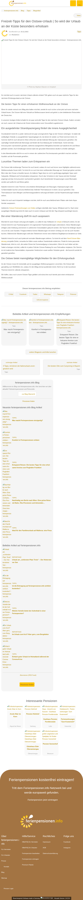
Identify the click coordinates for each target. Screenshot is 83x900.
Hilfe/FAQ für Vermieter (30, 842)
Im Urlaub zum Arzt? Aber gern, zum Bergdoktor (30, 634)
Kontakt (6, 866)
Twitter (35, 294)
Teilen (78, 15)
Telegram (60, 294)
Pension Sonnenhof (50, 744)
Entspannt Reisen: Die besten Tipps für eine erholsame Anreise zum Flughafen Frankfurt (31, 466)
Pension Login (8, 888)
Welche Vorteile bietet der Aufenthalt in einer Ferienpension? (29, 612)
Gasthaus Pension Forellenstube (50, 720)
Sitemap (4, 878)
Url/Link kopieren (42, 300)
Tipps (79, 32)
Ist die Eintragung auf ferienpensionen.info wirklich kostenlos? (31, 587)
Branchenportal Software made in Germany (26, 898)
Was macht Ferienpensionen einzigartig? (27, 420)
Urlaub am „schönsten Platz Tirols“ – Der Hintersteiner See (32, 561)
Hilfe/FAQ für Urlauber (29, 848)
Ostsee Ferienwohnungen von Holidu (22, 208)
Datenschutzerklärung (50, 853)
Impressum (46, 842)
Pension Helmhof (32, 714)
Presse (3, 861)
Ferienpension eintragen (30, 859)
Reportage (16, 557)
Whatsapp (47, 294)
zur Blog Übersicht (28, 394)
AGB (44, 848)
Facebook (23, 294)
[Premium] (77, 703)
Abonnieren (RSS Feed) (28, 675)
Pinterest (73, 294)
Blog (2, 872)
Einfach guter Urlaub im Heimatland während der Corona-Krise (30, 658)
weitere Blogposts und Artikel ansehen (42, 352)
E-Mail (11, 294)
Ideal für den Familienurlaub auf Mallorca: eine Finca (32, 530)
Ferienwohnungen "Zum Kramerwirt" (68, 720)
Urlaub (59, 222)
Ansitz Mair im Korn (15, 715)
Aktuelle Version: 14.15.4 (62, 898)
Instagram (67, 848)
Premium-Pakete (28, 865)
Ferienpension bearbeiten (31, 853)
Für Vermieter (6, 849)
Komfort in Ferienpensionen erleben (25, 440)
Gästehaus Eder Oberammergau (33, 748)
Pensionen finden (28, 401)
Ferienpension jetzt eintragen (43, 800)
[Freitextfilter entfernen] (73, 3)
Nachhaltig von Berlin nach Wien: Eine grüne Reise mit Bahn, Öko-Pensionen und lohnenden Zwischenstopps (31, 501)
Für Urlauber (5, 855)
